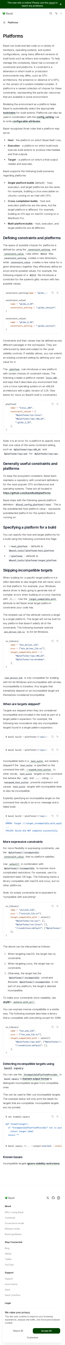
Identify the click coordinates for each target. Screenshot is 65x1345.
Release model (12, 1228)
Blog (7, 1248)
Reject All (18, 1330)
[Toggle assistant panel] (56, 13)
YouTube (9, 1264)
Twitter (8, 1259)
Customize (32, 1337)
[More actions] (61, 13)
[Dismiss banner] (61, 4)
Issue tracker (11, 1284)
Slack (7, 1289)
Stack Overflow (12, 1295)
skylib (6, 1001)
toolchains (9, 112)
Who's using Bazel (14, 1212)
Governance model (14, 1223)
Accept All (46, 1330)
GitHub (8, 1253)
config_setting (45, 117)
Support (9, 1278)
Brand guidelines (13, 1234)
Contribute (10, 1217)
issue (52, 2)
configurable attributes (26, 121)
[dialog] (32, 1325)
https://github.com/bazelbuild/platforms (27, 492)
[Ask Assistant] (57, 293)
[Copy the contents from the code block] (53, 293)
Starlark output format (35, 1078)
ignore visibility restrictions (43, 1163)
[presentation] (32, 311)
